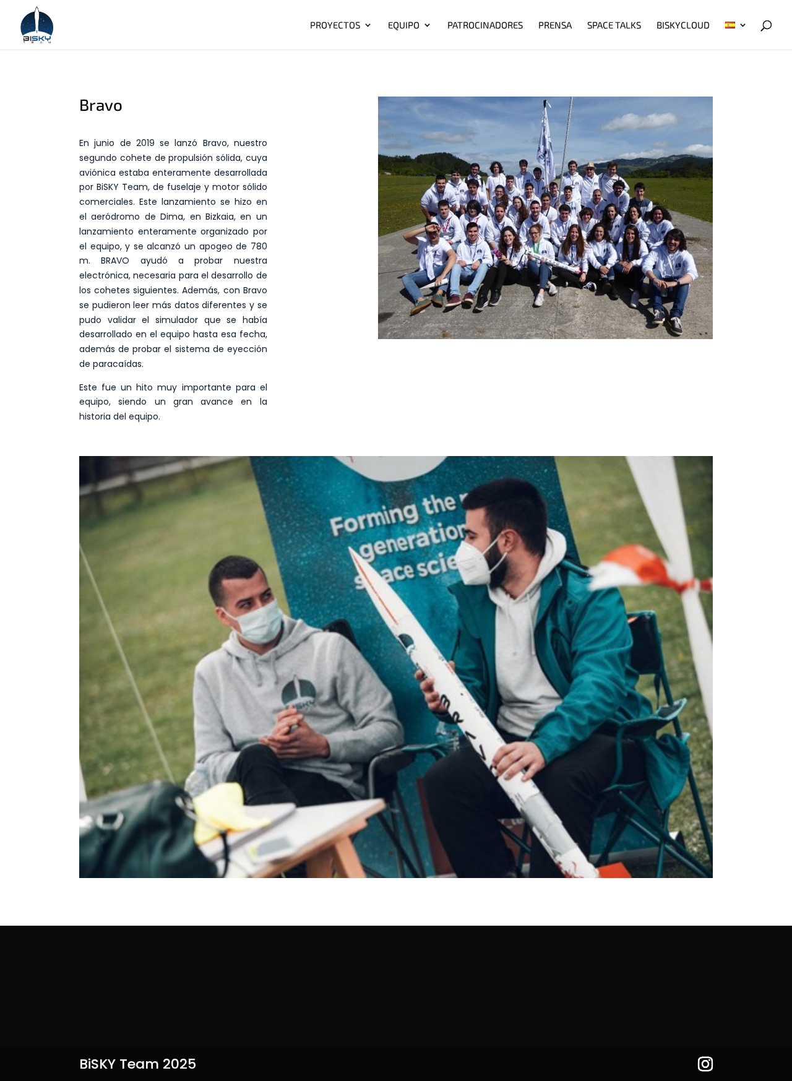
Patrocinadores (485, 25)
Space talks (614, 25)
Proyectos (335, 25)
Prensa (555, 25)
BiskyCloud (683, 25)
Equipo (404, 25)
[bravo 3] (396, 875)
